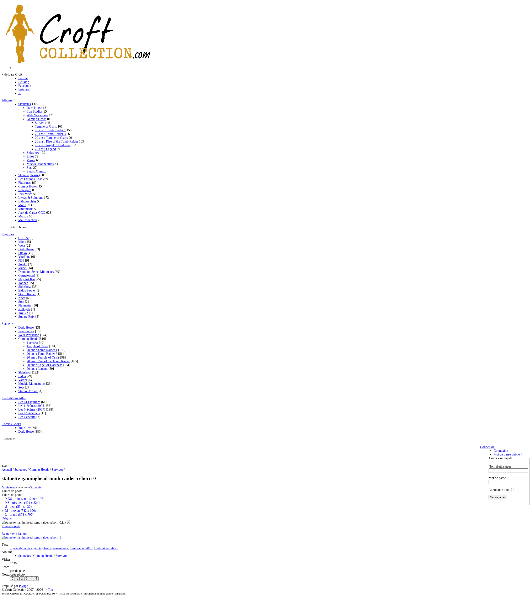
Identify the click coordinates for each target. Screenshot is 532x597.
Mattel (22, 268)
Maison (23, 216)
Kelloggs (24, 309)
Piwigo (23, 586)
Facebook (24, 85)
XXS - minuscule (24, 498)
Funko (22, 253)
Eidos (30, 156)
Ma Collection (27, 220)
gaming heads (42, 548)
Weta (21, 245)
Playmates (25, 305)
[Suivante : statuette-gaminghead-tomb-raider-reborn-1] (31, 537)
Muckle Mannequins (40, 164)
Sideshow (33, 152)
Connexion (487, 447)
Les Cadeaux (27, 417)
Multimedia (25, 209)
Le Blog (23, 82)
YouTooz (24, 256)
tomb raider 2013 (81, 548)
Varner (31, 160)
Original (7, 518)
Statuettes (24, 104)
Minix (22, 241)
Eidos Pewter (27, 290)
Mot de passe (497, 478)
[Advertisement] (239, 453)
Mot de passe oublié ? (508, 454)
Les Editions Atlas (30, 179)
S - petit (18, 506)
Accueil (7, 469)
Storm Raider (27, 294)
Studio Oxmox (36, 171)
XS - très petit (22, 502)
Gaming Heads (36, 119)
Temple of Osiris (46, 126)
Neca (21, 298)
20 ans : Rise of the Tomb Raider (56, 141)
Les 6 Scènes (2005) (31, 405)
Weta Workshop (37, 115)
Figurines (24, 182)
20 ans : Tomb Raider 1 (50, 130)
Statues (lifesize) (29, 175)
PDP (21, 260)
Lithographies (27, 201)
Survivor (40, 122)
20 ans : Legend (45, 149)
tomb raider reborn (106, 548)
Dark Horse (34, 107)
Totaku (22, 264)
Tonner (23, 283)
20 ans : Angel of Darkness (52, 145)
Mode (22, 205)
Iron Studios (35, 111)
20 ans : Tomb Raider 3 (50, 134)
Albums (7, 100)
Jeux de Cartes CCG (31, 212)
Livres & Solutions (30, 197)
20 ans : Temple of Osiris (51, 137)
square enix (60, 548)
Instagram (24, 89)
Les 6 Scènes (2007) (31, 409)
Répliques (24, 190)
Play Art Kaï (26, 279)
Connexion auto (499, 490)
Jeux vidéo (25, 194)
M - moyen (20, 510)
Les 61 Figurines (29, 402)
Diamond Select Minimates (36, 271)
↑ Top (49, 589)
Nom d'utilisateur (500, 466)
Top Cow (24, 427)
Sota (29, 167)
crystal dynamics (21, 548)
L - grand (19, 514)
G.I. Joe (23, 238)
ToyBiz (23, 313)
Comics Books (28, 186)
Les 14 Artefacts (29, 413)
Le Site (23, 78)
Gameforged (26, 275)
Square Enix (26, 316)
